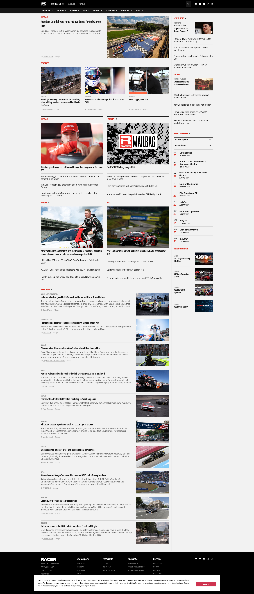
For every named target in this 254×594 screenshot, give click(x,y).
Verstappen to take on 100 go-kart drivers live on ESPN (104, 101)
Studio (156, 567)
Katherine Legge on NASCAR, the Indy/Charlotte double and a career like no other (70, 177)
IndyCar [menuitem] (60, 10)
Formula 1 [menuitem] (46, 10)
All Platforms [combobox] (180, 145)
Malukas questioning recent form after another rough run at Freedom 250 (72, 169)
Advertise (157, 563)
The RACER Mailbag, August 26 (121, 167)
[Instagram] (208, 4)
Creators (157, 574)
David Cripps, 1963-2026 (138, 99)
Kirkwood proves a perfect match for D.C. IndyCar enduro (67, 424)
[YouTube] (196, 4)
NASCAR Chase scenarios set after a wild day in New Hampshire (71, 270)
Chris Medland (91, 109)
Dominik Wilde (47, 310)
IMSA (79, 574)
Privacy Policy (48, 567)
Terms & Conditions (50, 564)
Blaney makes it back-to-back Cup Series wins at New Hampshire (70, 348)
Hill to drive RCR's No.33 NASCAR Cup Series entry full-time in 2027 (70, 261)
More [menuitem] (138, 10)
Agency (156, 570)
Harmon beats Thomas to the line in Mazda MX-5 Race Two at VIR (70, 322)
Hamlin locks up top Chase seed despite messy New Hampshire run (70, 278)
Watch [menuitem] (82, 4)
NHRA (45, 386)
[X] (212, 4)
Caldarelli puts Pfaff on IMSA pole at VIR (125, 270)
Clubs (105, 563)
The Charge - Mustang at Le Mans (182, 259)
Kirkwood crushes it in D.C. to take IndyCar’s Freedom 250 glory (70, 526)
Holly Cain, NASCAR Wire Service (54, 361)
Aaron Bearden (48, 409)
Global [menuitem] (96, 10)
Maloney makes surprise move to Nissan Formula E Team (181, 28)
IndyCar (81, 563)
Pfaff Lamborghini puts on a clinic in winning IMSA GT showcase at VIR (136, 252)
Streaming (133, 563)
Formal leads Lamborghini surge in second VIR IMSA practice (135, 278)
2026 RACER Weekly (181, 307)
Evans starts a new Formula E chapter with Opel (193, 57)
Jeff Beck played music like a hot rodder (192, 105)
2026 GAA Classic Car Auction (181, 275)
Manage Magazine (136, 570)
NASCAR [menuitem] (73, 10)
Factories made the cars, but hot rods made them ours (191, 122)
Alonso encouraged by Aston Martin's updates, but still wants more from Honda (135, 177)
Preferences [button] (92, 586)
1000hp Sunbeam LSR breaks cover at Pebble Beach (191, 96)
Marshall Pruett (48, 57)
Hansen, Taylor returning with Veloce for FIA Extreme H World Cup (192, 40)
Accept (206, 584)
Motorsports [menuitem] (57, 4)
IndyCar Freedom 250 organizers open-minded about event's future (69, 186)
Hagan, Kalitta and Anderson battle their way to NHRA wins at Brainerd (73, 373)
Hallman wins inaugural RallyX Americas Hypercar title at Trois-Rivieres (73, 297)
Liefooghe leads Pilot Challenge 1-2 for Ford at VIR (130, 261)
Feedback (45, 574)
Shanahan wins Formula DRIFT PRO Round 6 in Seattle (190, 66)
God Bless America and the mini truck (181, 83)
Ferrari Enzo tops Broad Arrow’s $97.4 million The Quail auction (191, 113)
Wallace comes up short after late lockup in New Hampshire (68, 449)
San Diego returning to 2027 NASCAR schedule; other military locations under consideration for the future (61, 102)
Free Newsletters (136, 567)
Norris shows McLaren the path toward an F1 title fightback (134, 194)
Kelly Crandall (47, 109)
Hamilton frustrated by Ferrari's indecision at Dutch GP (132, 186)
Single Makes (109, 570)
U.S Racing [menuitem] (110, 10)
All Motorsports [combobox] (181, 139)
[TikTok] (204, 4)
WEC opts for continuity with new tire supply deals (191, 48)
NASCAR (80, 567)
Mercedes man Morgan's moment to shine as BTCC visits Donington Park (73, 475)
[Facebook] (200, 4)
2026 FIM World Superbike (179, 291)
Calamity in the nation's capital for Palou (59, 500)
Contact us (46, 570)
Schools (107, 567)
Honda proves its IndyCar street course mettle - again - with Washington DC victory (69, 194)
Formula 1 (82, 570)
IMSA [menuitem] (85, 10)
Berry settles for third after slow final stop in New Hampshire (68, 399)
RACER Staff (47, 333)
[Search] (188, 4)
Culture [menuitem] (71, 4)
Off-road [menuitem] (125, 10)
